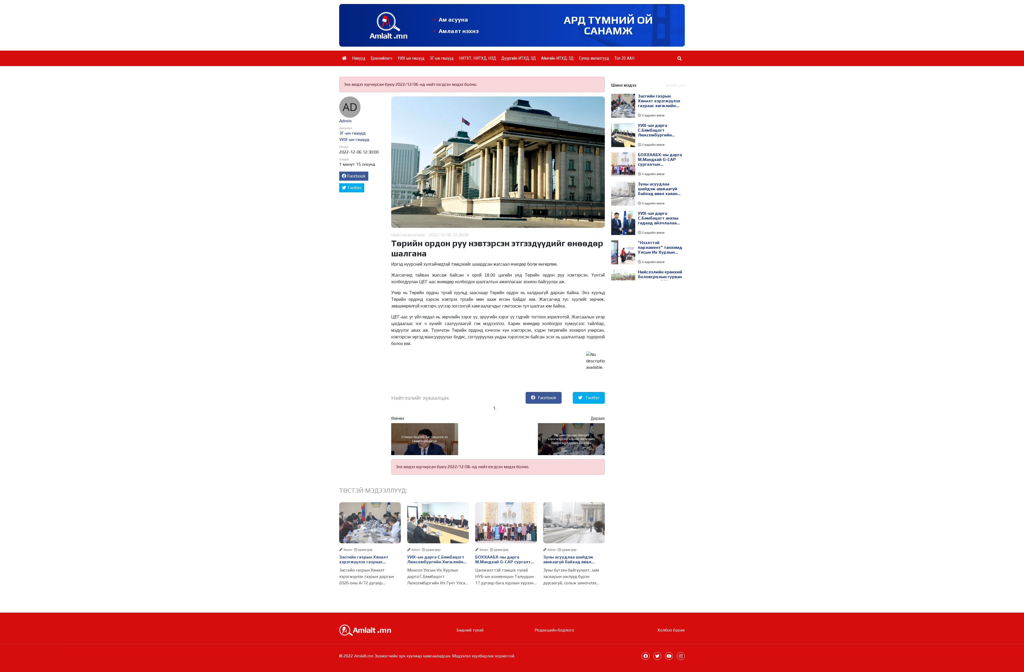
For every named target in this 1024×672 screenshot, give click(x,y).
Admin (345, 120)
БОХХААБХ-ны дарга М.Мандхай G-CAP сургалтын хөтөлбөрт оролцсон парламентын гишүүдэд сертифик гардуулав (505, 559)
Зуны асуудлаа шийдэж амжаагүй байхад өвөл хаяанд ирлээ (568, 559)
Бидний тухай (470, 630)
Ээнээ (347, 550)
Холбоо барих (671, 630)
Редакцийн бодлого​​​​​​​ (554, 630)
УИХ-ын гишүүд (411, 58)
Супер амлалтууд (594, 58)
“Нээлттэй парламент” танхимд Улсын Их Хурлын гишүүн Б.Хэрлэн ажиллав (660, 247)
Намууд (358, 58)
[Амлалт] (365, 629)
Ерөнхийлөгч (381, 58)
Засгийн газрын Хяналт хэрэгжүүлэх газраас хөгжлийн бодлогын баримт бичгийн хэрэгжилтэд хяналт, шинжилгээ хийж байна (571, 439)
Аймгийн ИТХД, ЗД (557, 58)
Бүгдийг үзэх (675, 85)
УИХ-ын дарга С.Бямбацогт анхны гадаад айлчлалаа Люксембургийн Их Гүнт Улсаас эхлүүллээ (658, 218)
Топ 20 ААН (624, 58)
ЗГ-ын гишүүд (442, 58)
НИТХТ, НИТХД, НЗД (477, 58)
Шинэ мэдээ (623, 85)
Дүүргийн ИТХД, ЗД (518, 58)
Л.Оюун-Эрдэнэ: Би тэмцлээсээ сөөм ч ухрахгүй (424, 439)
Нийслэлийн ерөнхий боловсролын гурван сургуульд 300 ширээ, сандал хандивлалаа (660, 277)
